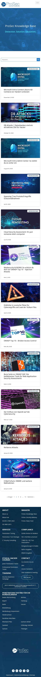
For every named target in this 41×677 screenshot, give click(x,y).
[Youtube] (27, 670)
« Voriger (9, 497)
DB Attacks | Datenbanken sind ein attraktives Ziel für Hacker (18, 126)
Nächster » (30, 497)
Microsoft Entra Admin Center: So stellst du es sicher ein (20, 162)
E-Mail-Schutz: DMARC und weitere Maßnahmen (18, 482)
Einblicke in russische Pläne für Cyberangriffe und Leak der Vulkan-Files (20, 306)
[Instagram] (17, 670)
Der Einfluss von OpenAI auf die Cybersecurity (17, 413)
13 (25, 497)
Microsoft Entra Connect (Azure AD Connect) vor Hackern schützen (18, 90)
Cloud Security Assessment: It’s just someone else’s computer (18, 233)
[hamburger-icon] (37, 2)
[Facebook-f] (13, 670)
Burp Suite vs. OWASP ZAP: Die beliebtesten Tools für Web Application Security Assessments (20, 376)
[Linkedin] (20, 670)
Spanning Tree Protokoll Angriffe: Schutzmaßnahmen (17, 197)
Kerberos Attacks (11, 447)
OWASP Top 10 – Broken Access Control (20, 341)
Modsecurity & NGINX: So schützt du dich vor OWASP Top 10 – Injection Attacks (19, 269)
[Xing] (24, 670)
